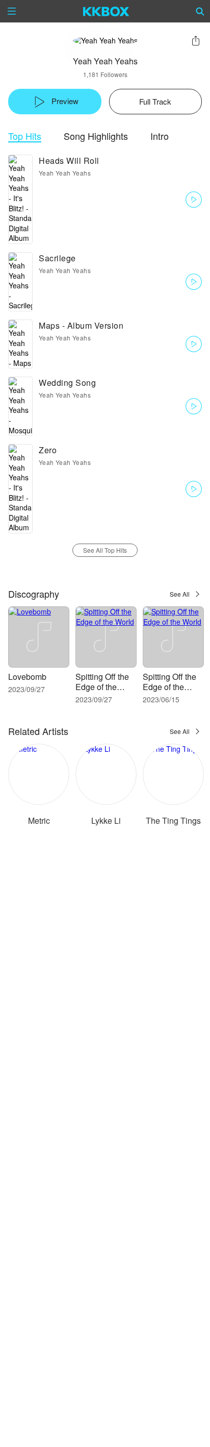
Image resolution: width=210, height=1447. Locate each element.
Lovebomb (27, 676)
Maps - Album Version (81, 325)
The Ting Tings (173, 820)
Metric (39, 820)
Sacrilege (57, 258)
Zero (48, 450)
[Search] (200, 11)
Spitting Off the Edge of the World (102, 687)
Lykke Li (106, 820)
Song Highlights (96, 136)
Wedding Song (67, 382)
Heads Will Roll (69, 160)
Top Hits (24, 136)
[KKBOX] (106, 11)
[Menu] (12, 11)
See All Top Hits (105, 550)
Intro (159, 136)
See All (180, 594)
